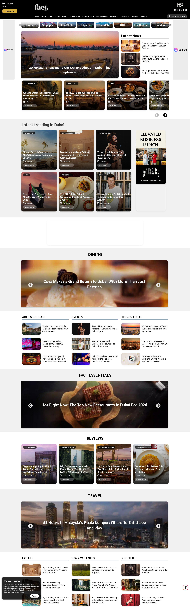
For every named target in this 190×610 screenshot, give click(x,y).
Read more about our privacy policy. (19, 592)
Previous (20, 25)
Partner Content (105, 133)
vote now (10, 11)
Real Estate (29, 133)
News (26, 175)
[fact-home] (41, 7)
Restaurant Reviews (106, 447)
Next (170, 25)
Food (112, 83)
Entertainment (30, 83)
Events (101, 175)
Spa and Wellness (68, 447)
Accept (34, 596)
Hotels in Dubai (67, 133)
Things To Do (72, 83)
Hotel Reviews (30, 447)
